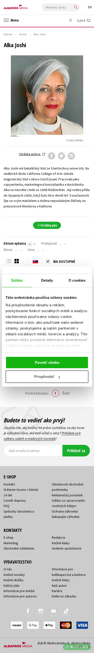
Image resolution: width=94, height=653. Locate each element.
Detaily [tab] (47, 280)
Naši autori (59, 585)
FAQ (6, 506)
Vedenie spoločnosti (66, 548)
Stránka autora (30, 154)
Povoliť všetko (47, 362)
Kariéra (57, 591)
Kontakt (9, 484)
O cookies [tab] (77, 280)
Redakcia (58, 537)
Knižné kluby (61, 543)
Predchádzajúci (36, 393)
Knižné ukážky (14, 580)
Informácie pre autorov (20, 596)
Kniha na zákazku (64, 596)
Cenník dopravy (15, 500)
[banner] (25, 5)
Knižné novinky (14, 574)
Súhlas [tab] (17, 280)
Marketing (11, 543)
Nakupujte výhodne (66, 516)
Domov (8, 34)
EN (90, 7)
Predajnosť (49, 243)
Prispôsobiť (44, 376)
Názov (8, 249)
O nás (8, 569)
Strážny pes (48, 225)
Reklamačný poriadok (67, 495)
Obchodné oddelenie (19, 548)
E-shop (8, 537)
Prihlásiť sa (76, 450)
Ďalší (66, 393)
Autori (23, 34)
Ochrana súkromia (65, 511)
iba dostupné (64, 261)
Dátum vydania (15, 243)
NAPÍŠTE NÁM (79, 647)
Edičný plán (12, 585)
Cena (31, 249)
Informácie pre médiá (19, 591)
